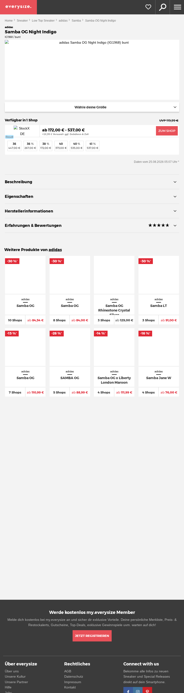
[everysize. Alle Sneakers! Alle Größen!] (18, 7)
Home (9, 20)
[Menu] (177, 7)
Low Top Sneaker (43, 20)
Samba (76, 20)
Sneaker (22, 20)
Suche (162, 7)
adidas (63, 20)
